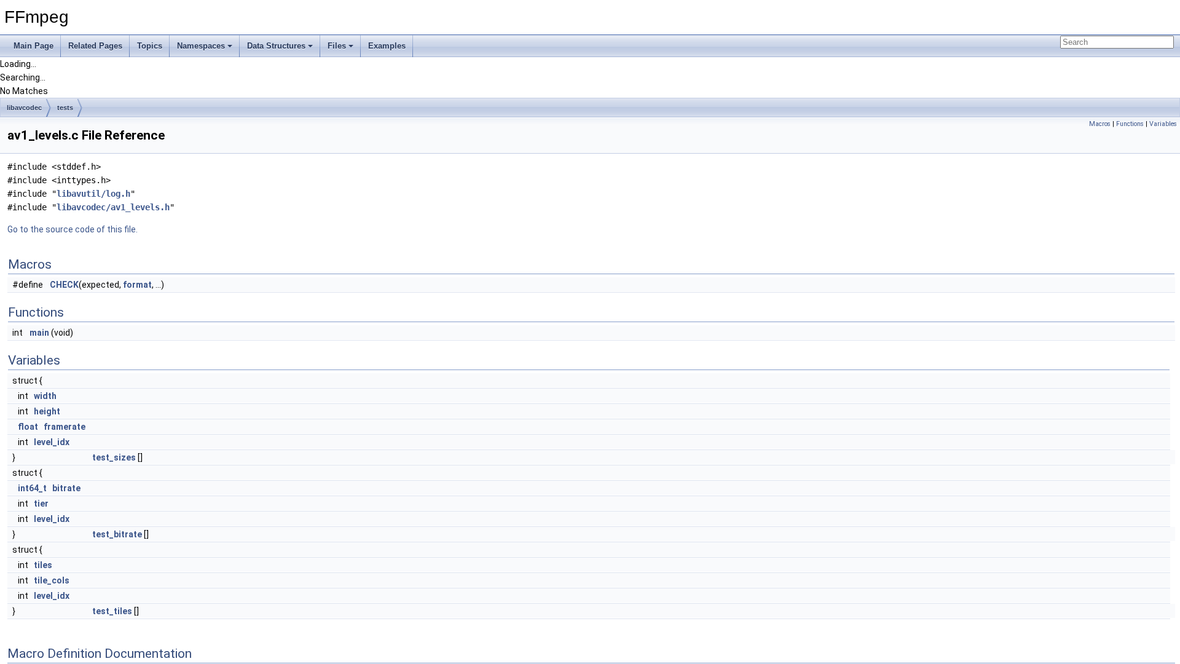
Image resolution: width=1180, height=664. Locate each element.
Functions (1130, 124)
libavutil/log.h (93, 194)
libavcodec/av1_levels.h (113, 207)
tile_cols (51, 580)
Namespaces (201, 45)
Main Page (33, 45)
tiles (43, 565)
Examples (387, 45)
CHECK (64, 285)
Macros (1100, 124)
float (28, 427)
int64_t (32, 488)
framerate (64, 427)
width (45, 396)
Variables (1163, 124)
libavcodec (24, 107)
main (39, 333)
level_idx (51, 442)
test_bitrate (117, 534)
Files (337, 45)
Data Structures (276, 45)
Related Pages (95, 45)
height (47, 411)
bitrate (66, 488)
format (137, 285)
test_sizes (114, 457)
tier (41, 503)
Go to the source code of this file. (72, 229)
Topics (149, 45)
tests (65, 107)
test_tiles (112, 611)
